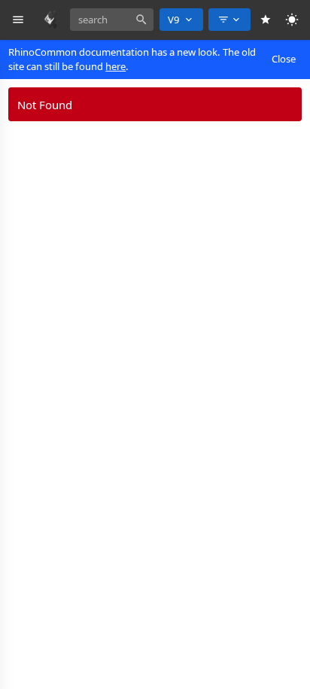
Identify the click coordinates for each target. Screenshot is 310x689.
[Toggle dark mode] (292, 20)
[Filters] (229, 19)
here (115, 66)
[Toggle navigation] (18, 20)
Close (284, 59)
